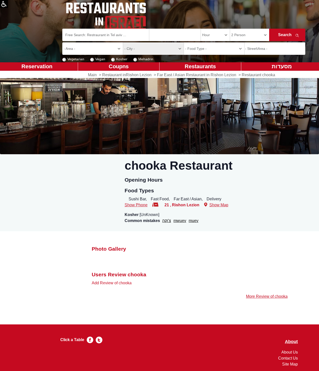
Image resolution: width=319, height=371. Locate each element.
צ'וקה (166, 221)
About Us (289, 352)
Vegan (100, 59)
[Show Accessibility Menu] (4, 4)
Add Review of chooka (112, 283)
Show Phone (136, 205)
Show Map (218, 205)
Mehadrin (145, 59)
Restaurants (200, 66)
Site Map (290, 364)
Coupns (119, 66)
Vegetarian (75, 59)
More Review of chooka (267, 296)
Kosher (121, 59)
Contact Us (288, 358)
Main (92, 75)
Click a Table (72, 340)
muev (193, 221)
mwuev (179, 221)
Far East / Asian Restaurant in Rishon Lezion (196, 75)
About (291, 341)
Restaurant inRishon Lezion (127, 75)
